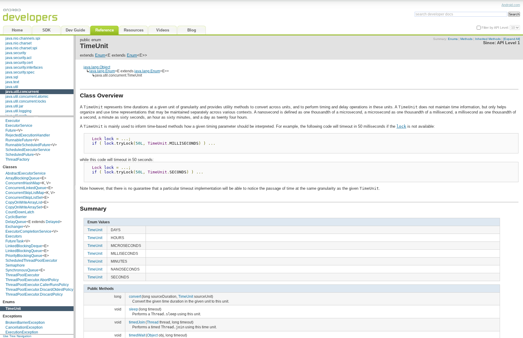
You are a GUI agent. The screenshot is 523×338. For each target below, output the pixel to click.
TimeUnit (13, 309)
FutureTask (14, 241)
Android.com (511, 5)
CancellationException (24, 327)
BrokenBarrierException (25, 322)
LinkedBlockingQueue (23, 251)
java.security (15, 53)
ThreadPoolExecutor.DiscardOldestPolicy (39, 289)
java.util (11, 87)
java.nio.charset (18, 43)
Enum (100, 55)
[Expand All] (511, 39)
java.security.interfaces (24, 67)
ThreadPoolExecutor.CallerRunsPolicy (37, 285)
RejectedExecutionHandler (27, 135)
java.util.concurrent (22, 92)
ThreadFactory (17, 159)
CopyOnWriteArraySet (23, 207)
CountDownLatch (19, 212)
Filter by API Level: (496, 27)
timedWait (137, 335)
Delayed (53, 222)
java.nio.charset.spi (21, 48)
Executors (13, 236)
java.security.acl (18, 58)
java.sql (11, 77)
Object (152, 335)
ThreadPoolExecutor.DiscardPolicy (34, 294)
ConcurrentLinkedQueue (25, 188)
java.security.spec (20, 72)
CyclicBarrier (16, 217)
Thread (153, 322)
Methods (466, 39)
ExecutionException (21, 332)
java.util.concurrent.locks (25, 101)
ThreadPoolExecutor (22, 275)
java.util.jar (14, 106)
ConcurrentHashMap (22, 183)
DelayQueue (15, 222)
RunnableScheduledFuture (27, 145)
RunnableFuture (18, 140)
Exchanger (14, 227)
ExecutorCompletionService (28, 231)
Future (10, 130)
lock (401, 126)
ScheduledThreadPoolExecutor (31, 260)
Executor (12, 121)
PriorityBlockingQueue (23, 256)
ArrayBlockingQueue (22, 178)
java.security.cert (19, 63)
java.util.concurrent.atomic (26, 96)
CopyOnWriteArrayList (23, 202)
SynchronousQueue (21, 270)
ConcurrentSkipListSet (23, 197)
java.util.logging (18, 111)
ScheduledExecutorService (27, 150)
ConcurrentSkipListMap (24, 193)
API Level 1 (508, 43)
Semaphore (15, 265)
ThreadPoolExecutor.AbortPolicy (32, 280)
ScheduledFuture (19, 155)
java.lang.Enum (102, 71)
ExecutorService (18, 125)
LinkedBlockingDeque (23, 246)
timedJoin (137, 322)
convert (135, 296)
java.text (12, 82)
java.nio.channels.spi (22, 38)
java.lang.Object (97, 67)
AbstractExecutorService (25, 173)
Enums (453, 39)
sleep (133, 309)
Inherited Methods (488, 39)
